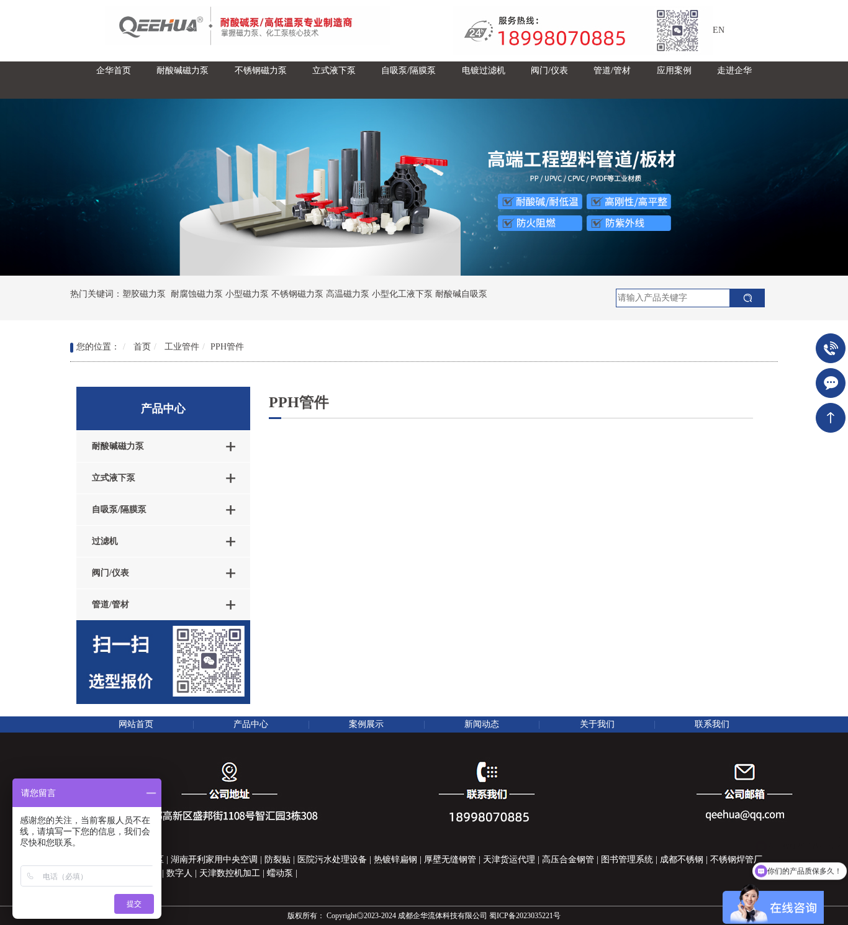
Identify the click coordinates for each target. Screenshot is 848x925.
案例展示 (366, 724)
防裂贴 (277, 859)
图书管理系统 (627, 859)
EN (718, 30)
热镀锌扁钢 (395, 859)
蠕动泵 (280, 873)
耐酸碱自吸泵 (461, 294)
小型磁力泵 (247, 294)
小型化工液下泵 (402, 294)
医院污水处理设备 (332, 859)
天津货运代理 (509, 859)
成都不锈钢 (681, 859)
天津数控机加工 (229, 873)
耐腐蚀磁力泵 (197, 294)
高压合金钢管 (568, 859)
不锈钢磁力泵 (297, 294)
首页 (142, 346)
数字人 (179, 873)
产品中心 (250, 724)
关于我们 (597, 724)
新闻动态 (481, 724)
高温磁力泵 (347, 294)
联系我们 (712, 724)
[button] (182, 80)
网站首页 (136, 724)
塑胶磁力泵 (144, 294)
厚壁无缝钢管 (450, 859)
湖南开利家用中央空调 (214, 859)
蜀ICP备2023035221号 (525, 915)
